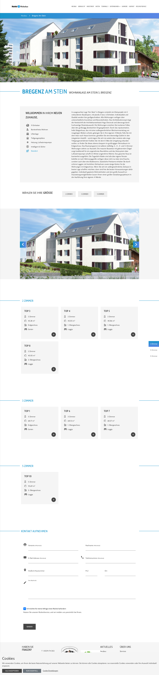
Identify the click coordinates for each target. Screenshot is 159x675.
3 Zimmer (153, 350)
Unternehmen (114, 6)
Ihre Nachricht (32, 580)
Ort (106, 571)
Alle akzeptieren (12, 671)
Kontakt (131, 6)
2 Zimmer (153, 344)
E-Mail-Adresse (37, 558)
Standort (34, 151)
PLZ (87, 571)
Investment (90, 6)
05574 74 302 (48, 651)
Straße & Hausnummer (36, 571)
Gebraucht (81, 6)
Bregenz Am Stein (39, 16)
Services (123, 651)
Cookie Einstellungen (50, 671)
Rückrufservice (141, 6)
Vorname (35, 545)
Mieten (98, 6)
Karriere (124, 6)
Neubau (74, 6)
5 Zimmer (153, 356)
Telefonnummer (95, 558)
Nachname (93, 545)
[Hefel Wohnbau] (20, 6)
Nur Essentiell (32, 671)
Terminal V (104, 6)
